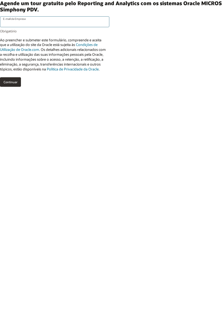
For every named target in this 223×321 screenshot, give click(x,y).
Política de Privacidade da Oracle (73, 69)
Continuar (10, 82)
